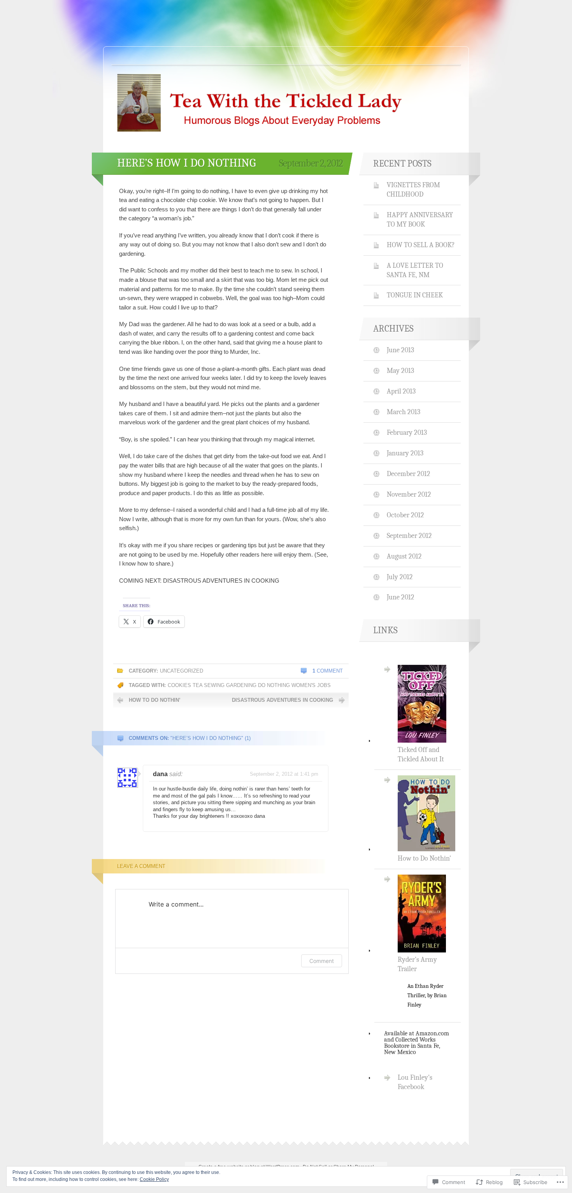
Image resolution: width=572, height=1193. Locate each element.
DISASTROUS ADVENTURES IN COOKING (282, 700)
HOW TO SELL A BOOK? (421, 245)
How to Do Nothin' (424, 858)
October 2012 (405, 515)
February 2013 (407, 432)
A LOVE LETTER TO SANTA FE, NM (415, 270)
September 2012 (409, 535)
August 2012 (404, 556)
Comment (327, 671)
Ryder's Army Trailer (422, 982)
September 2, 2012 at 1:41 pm (284, 774)
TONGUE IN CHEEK (415, 295)
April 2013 (401, 391)
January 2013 (405, 453)
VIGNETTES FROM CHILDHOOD (413, 190)
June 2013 (400, 350)
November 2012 (409, 494)
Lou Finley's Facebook (415, 1082)
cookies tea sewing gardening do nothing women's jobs (249, 685)
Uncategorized (181, 671)
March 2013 (403, 412)
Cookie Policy (154, 1179)
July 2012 (400, 577)
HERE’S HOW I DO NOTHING (186, 163)
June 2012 (400, 597)
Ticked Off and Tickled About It (421, 754)
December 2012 (408, 473)
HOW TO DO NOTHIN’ (155, 700)
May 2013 (400, 370)
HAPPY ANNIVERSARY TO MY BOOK (420, 219)
